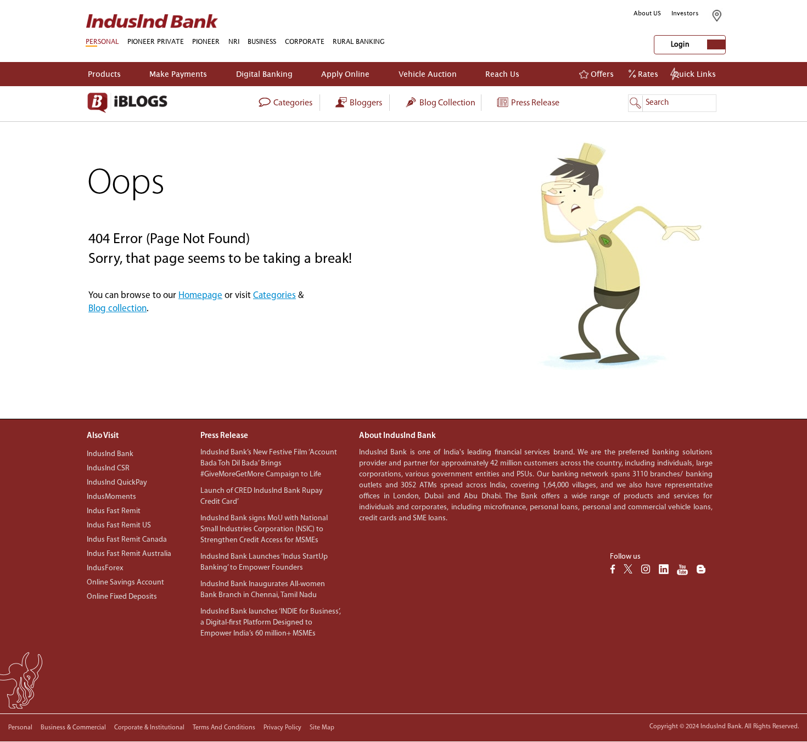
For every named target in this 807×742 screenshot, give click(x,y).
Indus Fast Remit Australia (129, 554)
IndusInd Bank (110, 454)
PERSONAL (102, 41)
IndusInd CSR (108, 468)
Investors (685, 13)
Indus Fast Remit (114, 511)
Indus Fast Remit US (119, 525)
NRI (233, 41)
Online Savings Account (125, 582)
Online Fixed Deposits (122, 597)
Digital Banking (264, 73)
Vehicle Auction (428, 73)
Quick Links (694, 73)
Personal (20, 727)
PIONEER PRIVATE (155, 41)
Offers (601, 73)
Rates (647, 73)
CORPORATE (304, 41)
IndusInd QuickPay (117, 483)
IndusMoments (111, 497)
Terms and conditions (224, 727)
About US (647, 13)
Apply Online (345, 73)
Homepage (200, 295)
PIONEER (206, 41)
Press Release (534, 103)
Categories (274, 295)
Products (104, 73)
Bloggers (365, 103)
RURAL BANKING (359, 41)
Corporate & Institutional (149, 727)
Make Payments (178, 73)
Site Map (322, 727)
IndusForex (105, 568)
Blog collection (446, 103)
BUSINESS (262, 41)
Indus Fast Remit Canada (127, 540)
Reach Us (502, 73)
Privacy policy (282, 727)
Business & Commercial (73, 727)
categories (292, 103)
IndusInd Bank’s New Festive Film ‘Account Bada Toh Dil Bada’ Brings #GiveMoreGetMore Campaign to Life (268, 463)
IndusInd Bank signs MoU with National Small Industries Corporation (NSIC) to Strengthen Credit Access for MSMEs (264, 529)
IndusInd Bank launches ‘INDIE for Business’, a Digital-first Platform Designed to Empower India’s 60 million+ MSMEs (270, 623)
